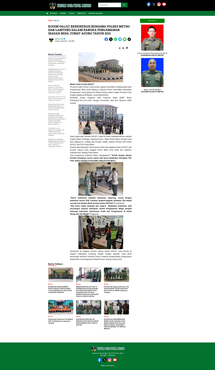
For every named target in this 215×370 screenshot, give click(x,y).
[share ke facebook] (106, 40)
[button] (119, 48)
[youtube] (164, 6)
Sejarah (53, 13)
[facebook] (149, 6)
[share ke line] (125, 40)
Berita (56, 20)
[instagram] (159, 6)
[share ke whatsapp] (116, 40)
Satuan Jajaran (95, 13)
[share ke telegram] (120, 40)
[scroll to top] (206, 366)
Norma (63, 13)
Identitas (81, 13)
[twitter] (154, 6)
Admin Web (59, 39)
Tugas (71, 13)
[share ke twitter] (111, 40)
